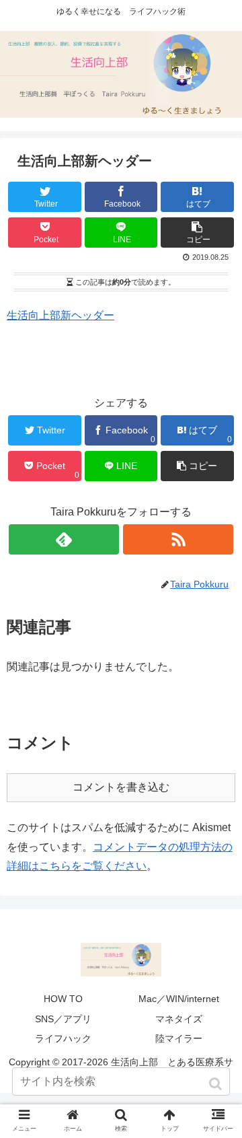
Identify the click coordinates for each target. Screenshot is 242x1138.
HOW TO (63, 998)
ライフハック (63, 1038)
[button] (217, 1083)
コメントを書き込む (121, 787)
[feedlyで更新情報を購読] (63, 539)
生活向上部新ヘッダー (60, 315)
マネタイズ (178, 1018)
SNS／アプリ (63, 1018)
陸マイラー (178, 1038)
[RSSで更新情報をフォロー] (178, 539)
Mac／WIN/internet (178, 998)
